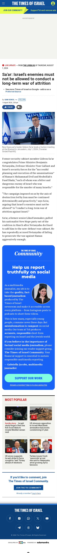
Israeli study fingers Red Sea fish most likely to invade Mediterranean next (15, 427)
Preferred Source (13, 92)
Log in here (36, 493)
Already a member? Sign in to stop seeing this (28, 385)
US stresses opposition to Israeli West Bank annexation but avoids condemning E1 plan (40, 426)
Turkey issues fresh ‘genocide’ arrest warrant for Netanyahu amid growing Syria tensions (40, 460)
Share (10, 107)
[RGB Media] (23, 542)
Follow (22, 100)
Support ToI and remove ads (43, 10)
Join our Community (12, 10)
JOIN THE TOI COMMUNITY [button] (28, 487)
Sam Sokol (10, 100)
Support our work (28, 378)
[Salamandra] (43, 542)
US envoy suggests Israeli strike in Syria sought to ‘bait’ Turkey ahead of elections (15, 459)
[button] (53, 3)
